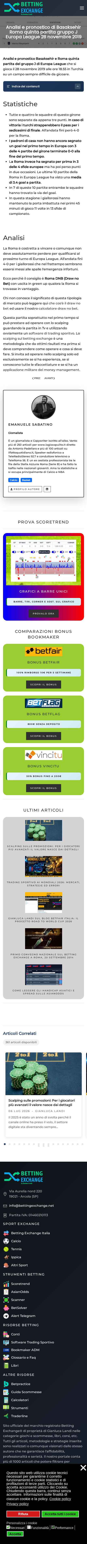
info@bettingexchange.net (31, 1206)
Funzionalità (40, 1528)
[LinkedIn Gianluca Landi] (47, 489)
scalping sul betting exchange (28, 338)
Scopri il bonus (43, 684)
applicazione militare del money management (41, 370)
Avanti (49, 378)
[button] (82, 8)
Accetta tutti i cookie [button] (60, 1514)
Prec (37, 378)
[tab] (5, 1144)
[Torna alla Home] (23, 8)
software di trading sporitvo (51, 333)
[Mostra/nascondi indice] (78, 86)
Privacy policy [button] (17, 1504)
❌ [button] (83, 1468)
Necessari (17, 1528)
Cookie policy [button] (60, 1499)
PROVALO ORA (43, 613)
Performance (64, 1528)
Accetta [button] (15, 1534)
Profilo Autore (27, 489)
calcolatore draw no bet (58, 308)
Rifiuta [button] (23, 1514)
